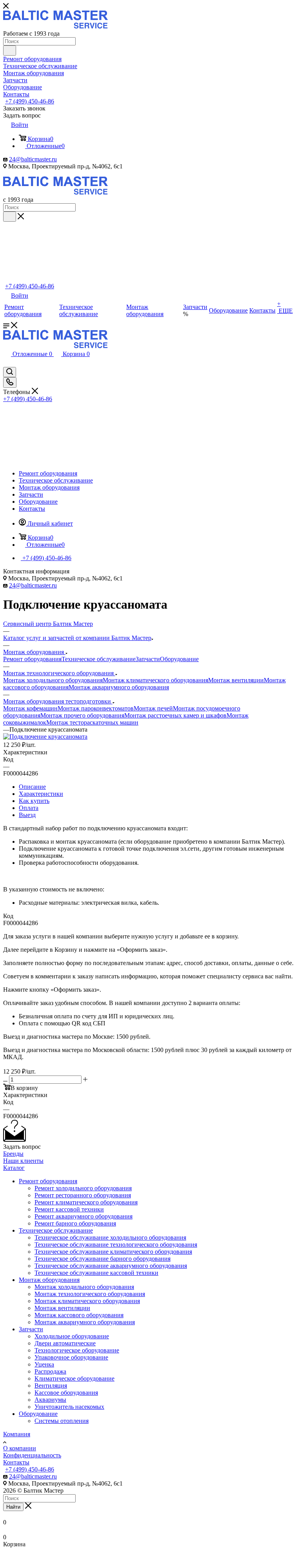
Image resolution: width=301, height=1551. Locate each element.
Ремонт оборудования (32, 659)
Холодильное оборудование (71, 1336)
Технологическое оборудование (76, 1350)
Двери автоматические (65, 1343)
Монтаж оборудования (49, 1279)
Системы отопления (61, 1420)
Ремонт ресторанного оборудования (82, 1195)
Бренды (13, 1153)
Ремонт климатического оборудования (86, 1202)
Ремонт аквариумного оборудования (83, 1216)
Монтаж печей (153, 708)
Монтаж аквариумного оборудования (119, 687)
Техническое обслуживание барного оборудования (102, 1258)
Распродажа (50, 1371)
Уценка (44, 1364)
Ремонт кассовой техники (69, 1209)
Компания (16, 1434)
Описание (32, 786)
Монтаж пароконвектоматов (96, 708)
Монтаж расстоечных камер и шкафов (175, 715)
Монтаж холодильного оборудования (53, 680)
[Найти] (9, 50)
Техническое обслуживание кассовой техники (96, 1272)
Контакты (16, 1462)
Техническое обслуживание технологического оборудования (115, 1244)
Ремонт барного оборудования (75, 1223)
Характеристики (41, 793)
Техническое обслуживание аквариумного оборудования (110, 1265)
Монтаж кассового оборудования (78, 1315)
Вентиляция (50, 1385)
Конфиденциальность (32, 1455)
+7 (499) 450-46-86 (29, 101)
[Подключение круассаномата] (45, 736)
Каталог (14, 1167)
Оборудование (179, 659)
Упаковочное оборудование (71, 1357)
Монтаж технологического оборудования (89, 1294)
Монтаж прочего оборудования (82, 715)
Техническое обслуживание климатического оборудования (113, 1251)
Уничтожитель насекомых (69, 1406)
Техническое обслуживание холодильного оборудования (110, 1237)
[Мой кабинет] (7, 363)
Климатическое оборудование (74, 1378)
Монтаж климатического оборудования (155, 680)
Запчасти (148, 659)
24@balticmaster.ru (33, 159)
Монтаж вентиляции (236, 680)
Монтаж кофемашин (30, 708)
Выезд (27, 815)
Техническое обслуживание (99, 659)
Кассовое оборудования (66, 1392)
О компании (19, 1448)
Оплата (28, 807)
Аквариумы (50, 1399)
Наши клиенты (23, 1160)
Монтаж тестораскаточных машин (92, 722)
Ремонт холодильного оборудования (83, 1188)
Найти (13, 1507)
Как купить (34, 800)
